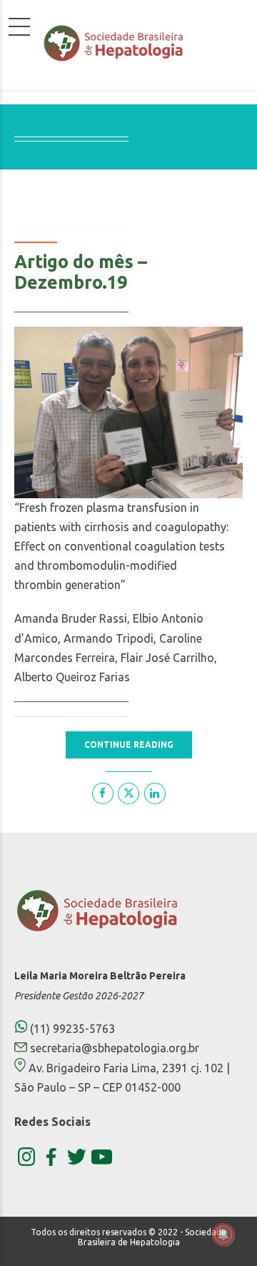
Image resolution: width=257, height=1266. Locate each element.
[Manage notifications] (223, 1234)
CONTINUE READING (128, 744)
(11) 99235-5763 (71, 1028)
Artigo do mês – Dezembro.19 (80, 272)
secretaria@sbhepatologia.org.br (114, 1048)
